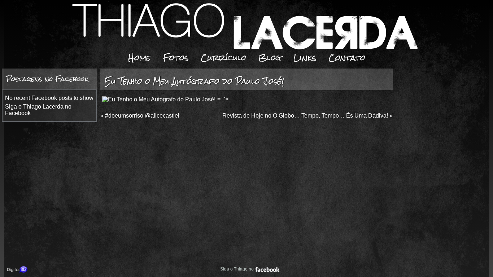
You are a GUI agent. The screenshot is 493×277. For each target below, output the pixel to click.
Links (304, 57)
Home (139, 57)
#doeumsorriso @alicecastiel (142, 116)
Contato (346, 57)
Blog (269, 57)
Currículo (223, 57)
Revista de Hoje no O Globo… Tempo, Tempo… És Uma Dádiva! (305, 116)
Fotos (175, 57)
